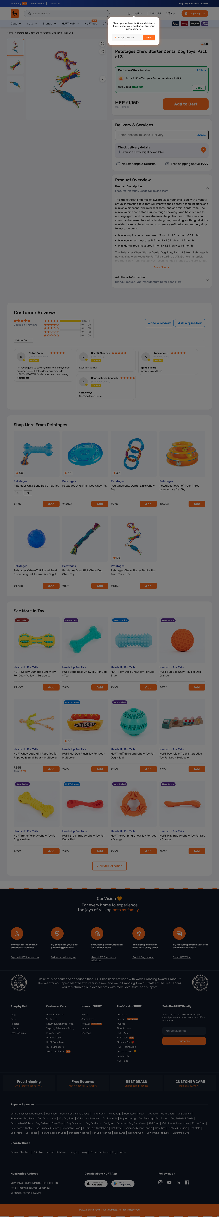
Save (148, 37)
